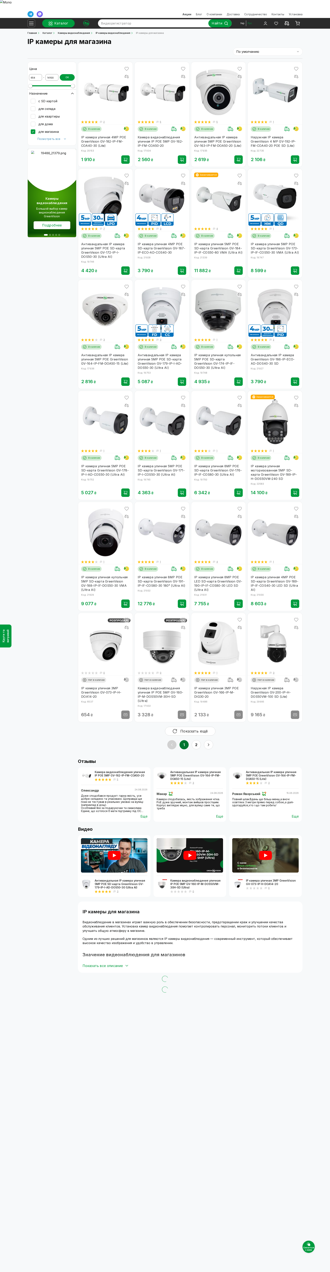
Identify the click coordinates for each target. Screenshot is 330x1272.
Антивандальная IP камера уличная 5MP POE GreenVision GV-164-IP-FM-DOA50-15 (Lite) (195, 775)
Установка (295, 14)
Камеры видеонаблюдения (74, 33)
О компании (214, 14)
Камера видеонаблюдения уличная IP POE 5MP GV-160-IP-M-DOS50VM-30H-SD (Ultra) (195, 884)
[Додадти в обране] (127, 69)
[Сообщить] (125, 715)
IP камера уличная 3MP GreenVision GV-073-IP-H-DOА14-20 (271, 882)
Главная (32, 33)
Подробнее (52, 225)
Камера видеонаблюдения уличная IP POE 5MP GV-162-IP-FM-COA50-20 (120, 773)
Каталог (47, 33)
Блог (199, 14)
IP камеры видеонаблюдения (113, 33)
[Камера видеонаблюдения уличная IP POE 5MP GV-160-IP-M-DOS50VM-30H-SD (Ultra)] (162, 884)
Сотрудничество (255, 14)
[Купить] (125, 159)
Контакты (278, 14)
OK (67, 77)
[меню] (31, 23)
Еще (143, 816)
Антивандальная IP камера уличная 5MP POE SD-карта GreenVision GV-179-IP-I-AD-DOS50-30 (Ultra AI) (120, 884)
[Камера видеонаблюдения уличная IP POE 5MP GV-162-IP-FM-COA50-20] (86, 775)
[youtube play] (114, 855)
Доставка (233, 14)
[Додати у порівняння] (127, 76)
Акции (186, 14)
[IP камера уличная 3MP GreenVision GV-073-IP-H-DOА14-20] (237, 884)
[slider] (30, 86)
